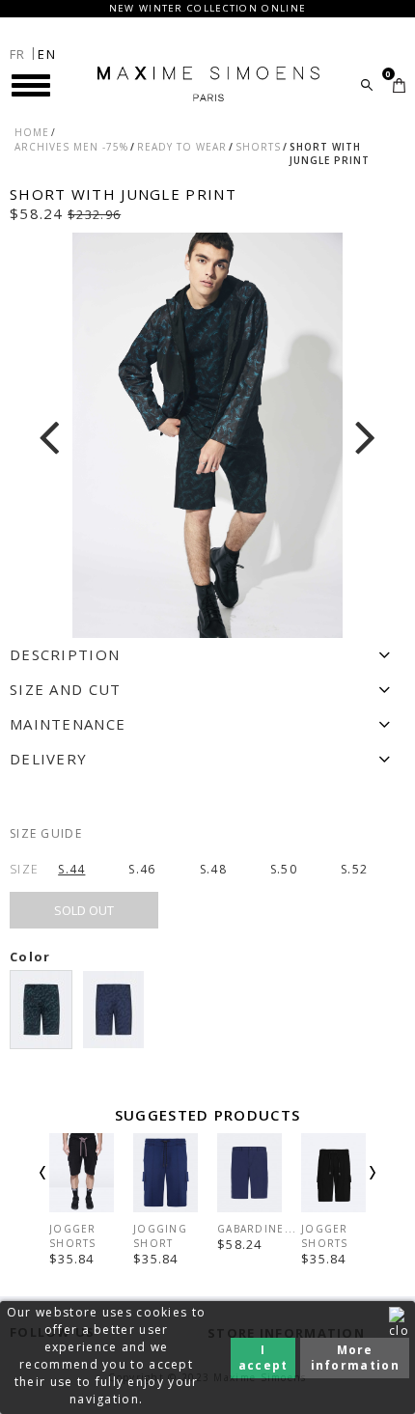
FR (18, 54)
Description (65, 654)
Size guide (46, 833)
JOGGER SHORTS (73, 1236)
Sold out (84, 910)
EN (47, 54)
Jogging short (160, 1236)
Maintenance (67, 724)
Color (32, 956)
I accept (263, 1357)
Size (24, 869)
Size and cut (66, 689)
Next (346, 1189)
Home (31, 132)
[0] (399, 85)
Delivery (48, 758)
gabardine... (257, 1228)
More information (355, 1357)
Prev (68, 1189)
